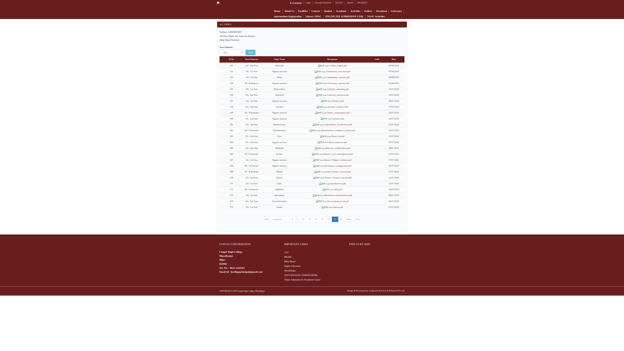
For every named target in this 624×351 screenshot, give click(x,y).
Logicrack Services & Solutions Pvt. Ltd (387, 290)
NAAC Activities (376, 16)
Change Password (323, 3)
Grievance (396, 11)
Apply (250, 52)
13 (322, 219)
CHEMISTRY (235, 32)
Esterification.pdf (338, 183)
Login (308, 3)
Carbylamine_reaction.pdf (338, 77)
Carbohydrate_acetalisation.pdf (338, 124)
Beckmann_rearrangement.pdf (338, 166)
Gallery (368, 11)
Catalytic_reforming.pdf (338, 89)
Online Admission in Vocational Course (302, 280)
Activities (355, 11)
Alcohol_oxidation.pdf (338, 107)
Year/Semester (226, 47)
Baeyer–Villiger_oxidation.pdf (337, 160)
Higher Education (292, 266)
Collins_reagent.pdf (338, 65)
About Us (289, 11)
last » (358, 219)
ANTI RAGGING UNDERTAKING (301, 275)
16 (341, 219)
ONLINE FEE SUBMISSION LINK (344, 16)
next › (349, 219)
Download (381, 11)
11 (310, 219)
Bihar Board (289, 261)
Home (277, 11)
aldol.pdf (338, 189)
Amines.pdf (338, 207)
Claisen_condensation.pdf (338, 112)
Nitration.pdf (338, 101)
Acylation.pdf (338, 118)
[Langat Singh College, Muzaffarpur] (243, 5)
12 (316, 219)
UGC (286, 252)
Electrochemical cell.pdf (338, 201)
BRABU (288, 257)
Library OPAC (313, 16)
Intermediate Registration (288, 16)
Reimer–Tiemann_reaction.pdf (338, 177)
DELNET (339, 3)
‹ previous (277, 219)
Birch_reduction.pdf (338, 142)
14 (329, 219)
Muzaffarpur (290, 270)
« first (266, 219)
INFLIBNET (362, 3)
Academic (341, 11)
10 (303, 219)
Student (328, 11)
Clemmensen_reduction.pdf (338, 71)
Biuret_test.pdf (337, 136)
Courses (316, 11)
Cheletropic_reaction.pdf (338, 83)
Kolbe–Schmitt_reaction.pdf (338, 171)
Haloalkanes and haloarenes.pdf (338, 195)
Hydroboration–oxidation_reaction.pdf (338, 130)
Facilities (303, 11)
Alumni (350, 3)
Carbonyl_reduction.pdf (338, 95)
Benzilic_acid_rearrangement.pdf (338, 154)
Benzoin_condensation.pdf (338, 148)
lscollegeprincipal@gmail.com (247, 272)
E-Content (296, 3)
